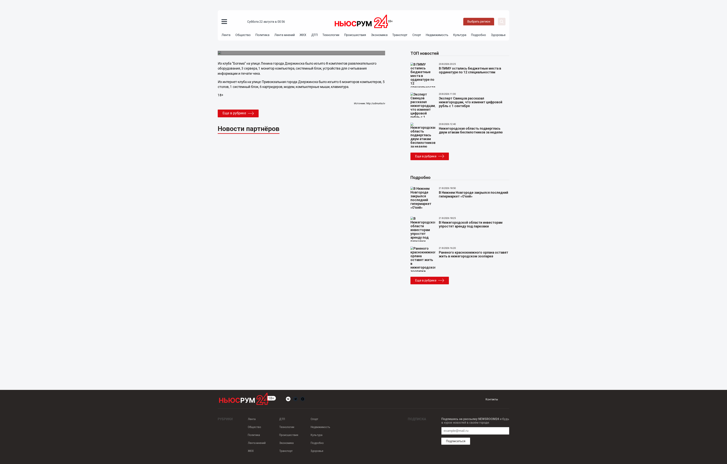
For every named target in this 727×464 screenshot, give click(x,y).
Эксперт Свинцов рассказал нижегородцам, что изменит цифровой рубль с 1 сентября (470, 102)
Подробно (478, 35)
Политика (262, 35)
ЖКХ (303, 35)
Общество (243, 35)
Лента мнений (284, 35)
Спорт (416, 35)
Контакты (492, 399)
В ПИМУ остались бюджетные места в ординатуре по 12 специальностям (470, 70)
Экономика (379, 35)
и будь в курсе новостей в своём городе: (475, 420)
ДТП (314, 35)
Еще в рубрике (234, 113)
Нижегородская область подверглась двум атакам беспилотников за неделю (471, 130)
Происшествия (355, 35)
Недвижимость (437, 35)
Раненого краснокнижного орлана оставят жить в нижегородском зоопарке (473, 254)
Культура (459, 35)
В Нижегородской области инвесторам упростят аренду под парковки (470, 224)
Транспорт (399, 35)
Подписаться (455, 441)
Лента (226, 35)
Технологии (330, 35)
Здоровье (498, 35)
